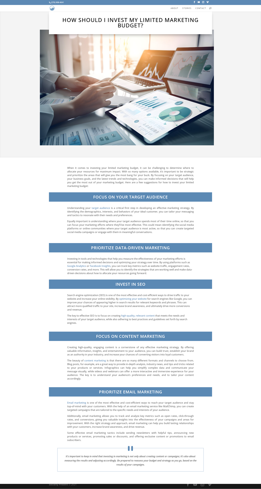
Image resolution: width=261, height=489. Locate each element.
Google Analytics (76, 266)
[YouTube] (199, 3)
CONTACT (200, 8)
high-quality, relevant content (138, 315)
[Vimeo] (207, 3)
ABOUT (174, 8)
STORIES (187, 8)
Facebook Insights (100, 266)
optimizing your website (133, 298)
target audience (101, 208)
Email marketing (76, 402)
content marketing (95, 360)
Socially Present (58, 484)
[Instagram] (203, 3)
